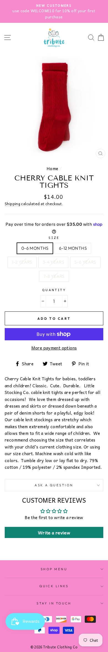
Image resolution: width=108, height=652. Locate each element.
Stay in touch (54, 603)
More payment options (54, 347)
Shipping (12, 204)
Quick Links (54, 586)
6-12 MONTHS (73, 248)
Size (54, 237)
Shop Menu (54, 569)
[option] (54, 11)
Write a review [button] (54, 532)
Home (52, 168)
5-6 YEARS (85, 262)
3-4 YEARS (53, 262)
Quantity (54, 289)
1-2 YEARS (22, 262)
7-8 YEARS (53, 276)
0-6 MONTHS (34, 248)
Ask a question (54, 485)
